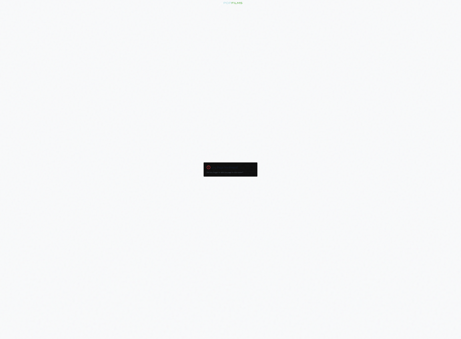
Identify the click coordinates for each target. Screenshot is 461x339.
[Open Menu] (6, 4)
